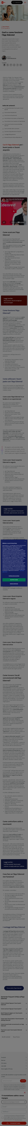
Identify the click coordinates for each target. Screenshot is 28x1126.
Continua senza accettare (14, 576)
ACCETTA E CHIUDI (14, 579)
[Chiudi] (25, 541)
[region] (14, 563)
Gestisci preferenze (14, 583)
